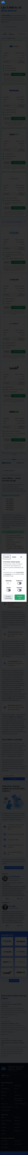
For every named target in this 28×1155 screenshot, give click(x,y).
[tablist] (14, 557)
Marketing (19, 587)
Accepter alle (19, 597)
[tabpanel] (14, 577)
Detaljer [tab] (14, 557)
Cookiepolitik (8, 574)
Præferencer (19, 580)
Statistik (8, 587)
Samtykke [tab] (6, 557)
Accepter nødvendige (8, 597)
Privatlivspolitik (20, 572)
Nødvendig (8, 580)
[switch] (8, 583)
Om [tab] (21, 557)
